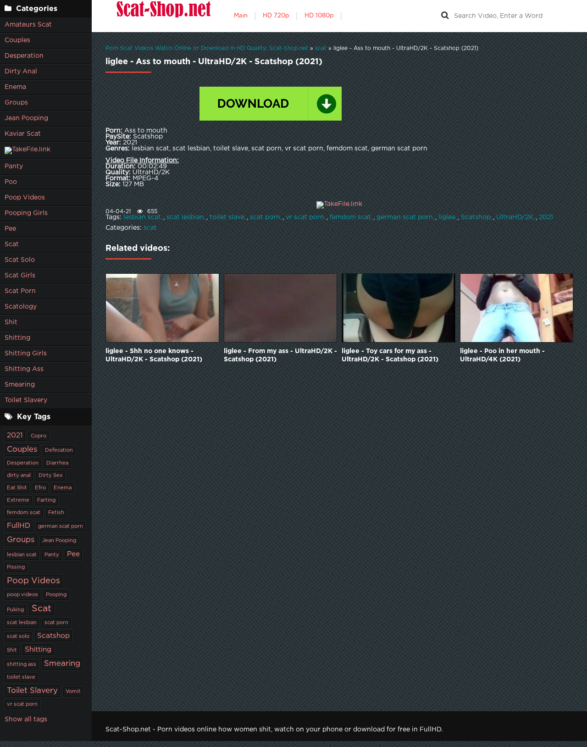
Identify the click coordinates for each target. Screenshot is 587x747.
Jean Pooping (26, 118)
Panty (14, 166)
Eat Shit (17, 488)
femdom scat (23, 512)
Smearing (20, 384)
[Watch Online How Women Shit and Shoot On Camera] (162, 16)
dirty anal (19, 475)
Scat (12, 244)
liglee (446, 217)
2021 (15, 435)
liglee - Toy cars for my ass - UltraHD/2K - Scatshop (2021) (390, 355)
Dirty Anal (21, 71)
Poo (11, 182)
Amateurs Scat (28, 25)
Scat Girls (20, 275)
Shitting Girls (26, 353)
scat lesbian (22, 622)
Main (241, 15)
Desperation (24, 56)
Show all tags (26, 719)
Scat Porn (20, 291)
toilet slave (21, 677)
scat (150, 228)
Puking (15, 610)
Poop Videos (25, 197)
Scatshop (53, 636)
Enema (15, 87)
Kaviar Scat (23, 134)
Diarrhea (57, 463)
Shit (11, 322)
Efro (40, 488)
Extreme (18, 500)
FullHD (18, 526)
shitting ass (21, 664)
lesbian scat (22, 555)
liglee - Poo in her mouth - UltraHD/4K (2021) (502, 355)
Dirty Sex (50, 475)
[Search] (445, 16)
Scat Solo (20, 260)
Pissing (16, 567)
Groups (16, 102)
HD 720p (276, 15)
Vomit (73, 691)
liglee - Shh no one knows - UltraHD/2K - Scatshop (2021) (153, 355)
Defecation (59, 450)
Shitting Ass (24, 369)
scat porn (56, 622)
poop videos (22, 594)
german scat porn (60, 526)
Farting (46, 500)
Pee (10, 229)
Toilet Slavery (26, 400)
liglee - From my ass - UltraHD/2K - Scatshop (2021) (280, 355)
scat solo (18, 636)
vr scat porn (22, 704)
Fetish (56, 512)
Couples (17, 40)
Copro (38, 436)
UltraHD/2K (514, 217)
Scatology (21, 307)
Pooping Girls (26, 213)
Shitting (17, 338)
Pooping (56, 594)
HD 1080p (319, 15)
